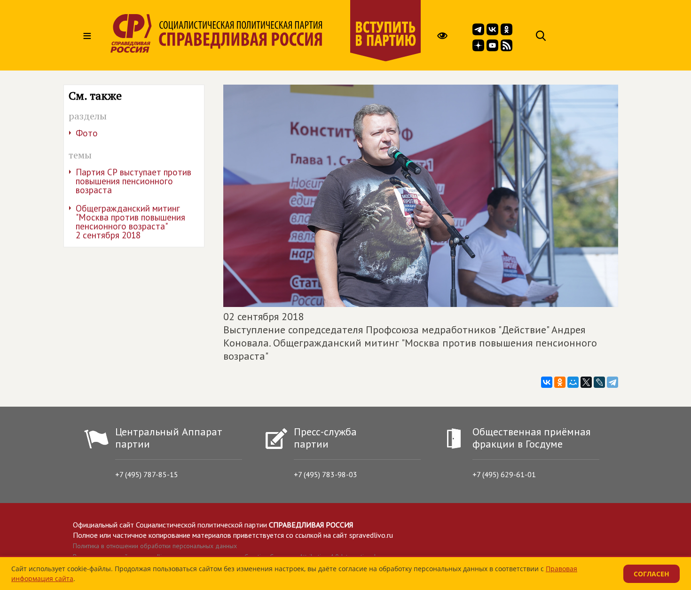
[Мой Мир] (573, 382)
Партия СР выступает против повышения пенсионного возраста (133, 181)
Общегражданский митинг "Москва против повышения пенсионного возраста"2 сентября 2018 (130, 222)
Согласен (651, 573)
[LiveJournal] (599, 382)
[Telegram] (612, 382)
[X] (586, 382)
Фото (87, 133)
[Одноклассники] (559, 382)
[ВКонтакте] (546, 382)
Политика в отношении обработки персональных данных (155, 546)
